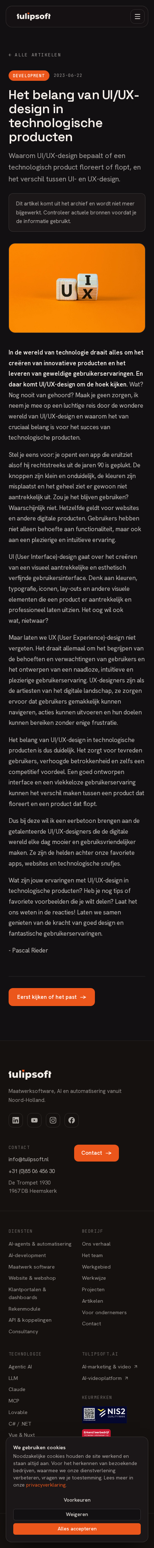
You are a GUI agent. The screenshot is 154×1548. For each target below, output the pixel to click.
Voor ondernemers (104, 1312)
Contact (96, 1153)
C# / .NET (20, 1423)
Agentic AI (20, 1366)
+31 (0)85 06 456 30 (32, 1171)
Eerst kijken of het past (51, 997)
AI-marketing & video (106, 1366)
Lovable (18, 1412)
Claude (17, 1389)
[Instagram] (53, 1120)
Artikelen (92, 1300)
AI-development (27, 1255)
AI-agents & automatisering (40, 1243)
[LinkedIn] (16, 1120)
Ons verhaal (96, 1243)
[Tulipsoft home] (34, 16)
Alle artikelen (35, 55)
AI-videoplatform (102, 1378)
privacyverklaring (46, 1485)
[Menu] (137, 16)
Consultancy (23, 1331)
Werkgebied (96, 1266)
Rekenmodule (24, 1308)
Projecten (93, 1289)
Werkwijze (94, 1277)
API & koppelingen (30, 1319)
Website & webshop (32, 1277)
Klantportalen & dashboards (27, 1293)
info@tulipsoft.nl (29, 1159)
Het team (92, 1255)
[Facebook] (71, 1120)
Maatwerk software (32, 1266)
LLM (13, 1378)
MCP (14, 1400)
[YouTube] (34, 1120)
